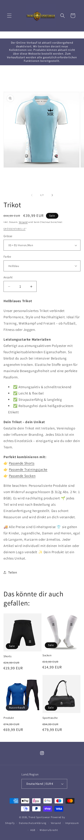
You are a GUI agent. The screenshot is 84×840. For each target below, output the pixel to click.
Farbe (7, 257)
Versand (23, 222)
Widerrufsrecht (49, 830)
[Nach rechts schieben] (52, 195)
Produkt (9, 717)
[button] (9, 15)
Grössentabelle (14, 228)
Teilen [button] (12, 572)
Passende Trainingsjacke (28, 469)
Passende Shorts (21, 463)
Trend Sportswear (39, 817)
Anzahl (8, 277)
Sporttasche (50, 717)
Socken (47, 655)
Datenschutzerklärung (32, 823)
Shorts (8, 656)
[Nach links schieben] (32, 195)
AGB (32, 830)
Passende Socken (22, 476)
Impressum (72, 823)
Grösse (8, 236)
